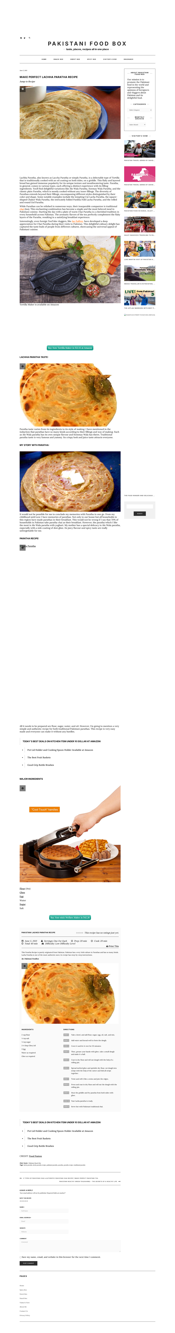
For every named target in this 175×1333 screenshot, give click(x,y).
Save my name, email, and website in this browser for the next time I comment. (61, 1257)
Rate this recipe (25, 1198)
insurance (128, 59)
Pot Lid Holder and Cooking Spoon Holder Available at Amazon (60, 749)
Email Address (25, 1217)
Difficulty (49, 943)
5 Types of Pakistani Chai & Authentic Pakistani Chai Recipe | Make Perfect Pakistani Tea (60, 1178)
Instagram (21, 37)
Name (22, 1207)
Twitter (24, 37)
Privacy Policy (25, 1315)
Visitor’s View (110, 59)
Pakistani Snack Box (35, 1163)
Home (44, 59)
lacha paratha (28, 1165)
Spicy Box (91, 59)
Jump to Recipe (27, 81)
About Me (23, 1307)
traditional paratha (79, 1165)
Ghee (22, 892)
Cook (96, 941)
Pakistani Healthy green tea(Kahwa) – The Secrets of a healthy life (88, 1181)
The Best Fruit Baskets (39, 757)
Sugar (23, 904)
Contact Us (24, 1311)
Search (139, 513)
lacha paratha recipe (39, 1165)
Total (27, 943)
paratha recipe (68, 1165)
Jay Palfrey (77, 221)
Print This (114, 946)
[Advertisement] (71, 16)
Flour (22, 888)
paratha (60, 1165)
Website (22, 1228)
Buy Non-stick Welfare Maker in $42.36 (70, 917)
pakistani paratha (52, 1165)
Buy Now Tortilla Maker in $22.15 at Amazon (70, 347)
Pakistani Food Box (87, 43)
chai (22, 209)
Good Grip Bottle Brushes (40, 764)
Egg (21, 896)
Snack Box (58, 59)
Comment (23, 1238)
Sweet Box (75, 59)
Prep (76, 941)
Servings (48, 941)
